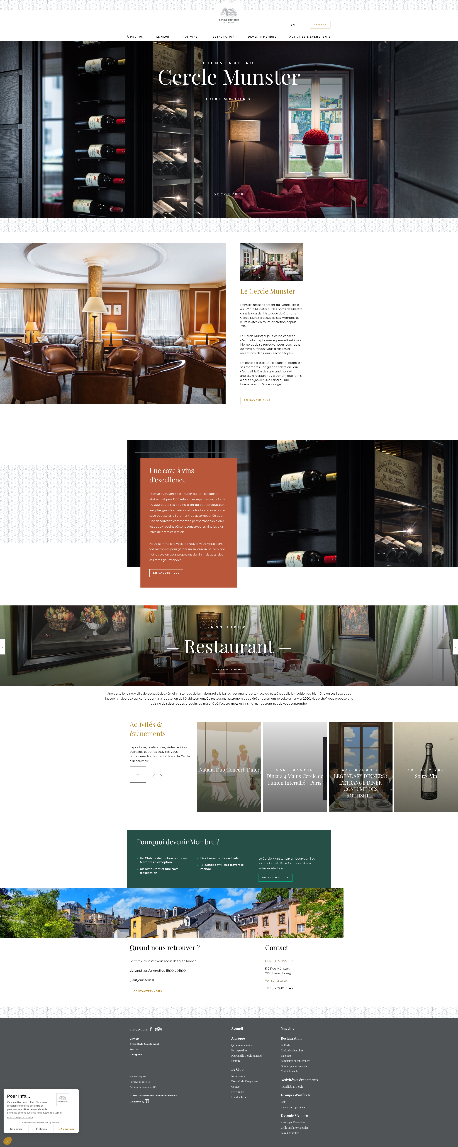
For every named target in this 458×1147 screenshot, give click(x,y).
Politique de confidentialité (143, 1087)
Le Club (162, 37)
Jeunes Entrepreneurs (293, 1107)
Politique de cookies (140, 1082)
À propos (135, 37)
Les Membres (238, 1097)
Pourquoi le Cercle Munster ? (247, 1056)
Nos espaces (238, 1076)
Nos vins (190, 37)
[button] (161, 776)
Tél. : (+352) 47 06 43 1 (279, 988)
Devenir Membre (262, 37)
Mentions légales (138, 1077)
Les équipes (237, 1092)
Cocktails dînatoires (292, 1050)
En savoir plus (257, 400)
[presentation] (2, 647)
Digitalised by (137, 1102)
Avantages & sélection (293, 1122)
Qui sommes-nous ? (242, 1045)
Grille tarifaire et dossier (294, 1128)
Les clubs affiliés (290, 1133)
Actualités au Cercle (292, 1087)
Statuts (134, 1049)
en (293, 25)
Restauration (223, 37)
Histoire (235, 1061)
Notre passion (239, 1050)
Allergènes (136, 1055)
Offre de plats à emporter (295, 1066)
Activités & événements (310, 37)
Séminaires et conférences (295, 1061)
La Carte (285, 1045)
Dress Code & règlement (144, 1044)
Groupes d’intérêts (296, 1095)
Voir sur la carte (276, 980)
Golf (283, 1102)
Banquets (286, 1056)
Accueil (237, 1029)
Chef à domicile (289, 1071)
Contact (134, 1039)
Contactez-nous (147, 991)
